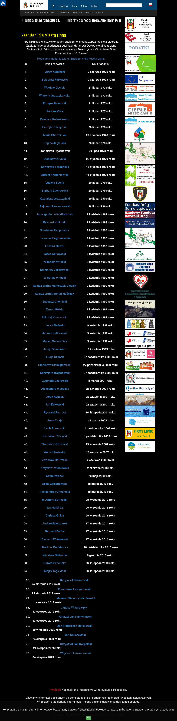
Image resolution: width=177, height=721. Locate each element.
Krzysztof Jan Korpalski (76, 644)
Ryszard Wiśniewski (54, 539)
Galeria (74, 6)
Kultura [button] (99, 12)
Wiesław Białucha (55, 555)
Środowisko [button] (77, 12)
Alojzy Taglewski (55, 571)
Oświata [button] (88, 12)
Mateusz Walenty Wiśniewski (76, 598)
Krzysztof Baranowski (74, 580)
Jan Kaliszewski (75, 635)
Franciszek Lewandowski (74, 589)
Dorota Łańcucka (54, 563)
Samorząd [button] (29, 12)
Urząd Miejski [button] (42, 12)
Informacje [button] (64, 12)
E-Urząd (84, 6)
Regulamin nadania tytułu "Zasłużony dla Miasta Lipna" (71, 58)
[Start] (53, 6)
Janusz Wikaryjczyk (74, 607)
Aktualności (63, 6)
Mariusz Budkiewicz (55, 547)
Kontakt (94, 6)
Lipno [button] (53, 12)
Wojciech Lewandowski (75, 653)
